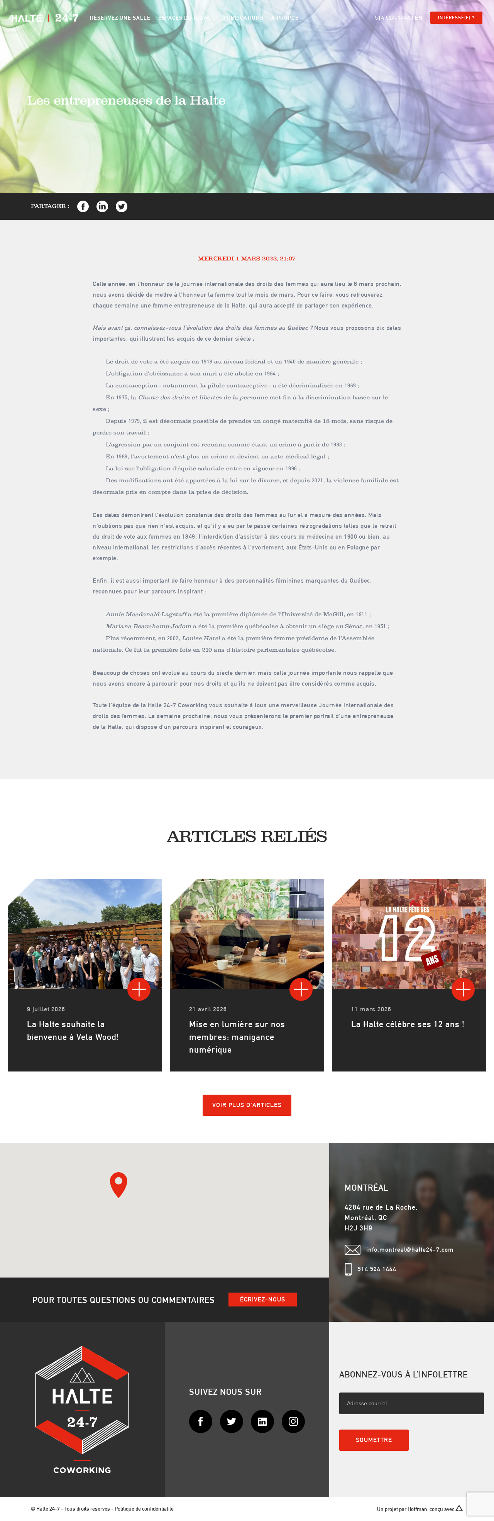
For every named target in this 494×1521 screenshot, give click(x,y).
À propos (285, 18)
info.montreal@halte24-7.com (410, 1249)
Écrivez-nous (262, 1299)
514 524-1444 (392, 18)
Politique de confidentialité (144, 1509)
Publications (243, 18)
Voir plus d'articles (247, 1105)
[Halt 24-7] (45, 18)
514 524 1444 (377, 1269)
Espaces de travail (187, 18)
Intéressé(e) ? (456, 17)
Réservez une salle (120, 18)
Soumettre (374, 1439)
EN (419, 18)
